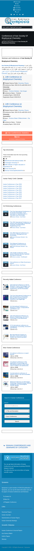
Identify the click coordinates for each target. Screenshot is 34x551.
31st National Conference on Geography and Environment (18, 244)
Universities (18, 7)
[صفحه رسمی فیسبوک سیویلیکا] (17, 14)
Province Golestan (14, 91)
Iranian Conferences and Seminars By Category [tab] (18, 446)
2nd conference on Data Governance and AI (20, 262)
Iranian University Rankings (9, 520)
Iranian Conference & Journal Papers (12, 530)
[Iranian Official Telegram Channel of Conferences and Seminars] (17, 457)
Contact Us (8, 496)
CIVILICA (21, 487)
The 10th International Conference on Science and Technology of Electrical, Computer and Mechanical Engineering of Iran (20, 224)
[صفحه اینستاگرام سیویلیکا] (11, 14)
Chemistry (21, 83)
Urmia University (9, 168)
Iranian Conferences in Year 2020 (12, 192)
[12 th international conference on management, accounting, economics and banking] (5, 327)
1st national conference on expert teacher (19, 353)
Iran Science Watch (7, 533)
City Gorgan (23, 91)
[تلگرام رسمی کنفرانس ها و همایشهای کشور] (22, 14)
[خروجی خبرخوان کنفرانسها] (20, 14)
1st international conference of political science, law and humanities (20, 373)
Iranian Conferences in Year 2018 (12, 196)
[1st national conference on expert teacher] (5, 355)
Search (6, 402)
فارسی (17, 11)
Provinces (17, 5)
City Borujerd (24, 257)
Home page (17, 1)
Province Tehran (15, 217)
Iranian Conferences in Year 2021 (12, 190)
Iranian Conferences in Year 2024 (12, 184)
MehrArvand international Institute (14, 160)
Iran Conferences (8, 40)
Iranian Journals (6, 515)
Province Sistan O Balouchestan (18, 118)
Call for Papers (6, 536)
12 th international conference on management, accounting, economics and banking (20, 326)
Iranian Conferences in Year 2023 (12, 186)
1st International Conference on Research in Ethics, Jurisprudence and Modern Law (19, 307)
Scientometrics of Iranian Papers (11, 517)
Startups (4, 539)
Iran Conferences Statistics (18, 133)
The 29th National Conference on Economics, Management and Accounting (19, 234)
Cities (17, 3)
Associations (18, 9)
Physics (26, 83)
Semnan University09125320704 (14, 170)
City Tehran (22, 217)
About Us (6, 499)
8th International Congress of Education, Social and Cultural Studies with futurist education (18, 336)
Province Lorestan (15, 257)
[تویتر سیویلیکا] (14, 14)
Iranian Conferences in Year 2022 (12, 188)
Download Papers (7, 512)
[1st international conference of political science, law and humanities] (5, 375)
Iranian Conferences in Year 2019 (12, 194)
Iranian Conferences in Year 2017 (12, 198)
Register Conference (10, 502)
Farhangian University (11, 162)
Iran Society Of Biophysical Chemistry (13, 65)
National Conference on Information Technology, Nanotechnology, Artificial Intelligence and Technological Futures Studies (20, 383)
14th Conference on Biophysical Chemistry (12, 78)
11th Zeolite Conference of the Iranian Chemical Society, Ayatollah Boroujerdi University (19, 254)
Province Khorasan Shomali (18, 237)
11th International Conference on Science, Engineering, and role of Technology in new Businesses (19, 317)
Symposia (27, 547)
